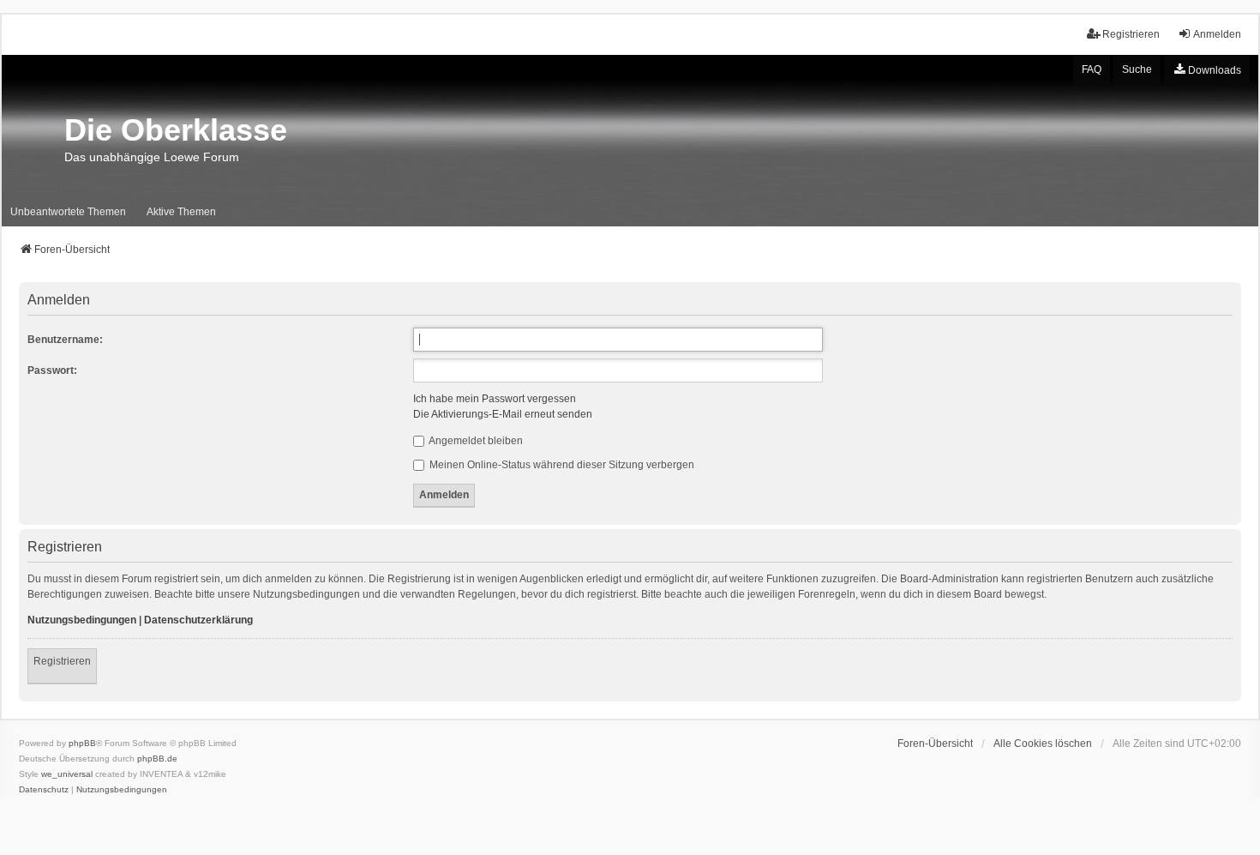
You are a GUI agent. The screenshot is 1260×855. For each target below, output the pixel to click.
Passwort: (52, 370)
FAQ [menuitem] (1091, 69)
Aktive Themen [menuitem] (181, 212)
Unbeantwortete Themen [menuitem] (68, 212)
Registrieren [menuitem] (1131, 34)
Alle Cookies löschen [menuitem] (1042, 744)
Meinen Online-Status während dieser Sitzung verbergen (560, 465)
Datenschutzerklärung (198, 620)
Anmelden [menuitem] (1217, 34)
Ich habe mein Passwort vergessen (494, 399)
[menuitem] (1207, 70)
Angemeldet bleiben (475, 441)
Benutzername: (65, 340)
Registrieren (62, 661)
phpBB (82, 743)
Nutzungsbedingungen (81, 620)
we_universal (67, 774)
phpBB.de (157, 758)
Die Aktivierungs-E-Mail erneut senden (502, 414)
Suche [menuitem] (1137, 69)
